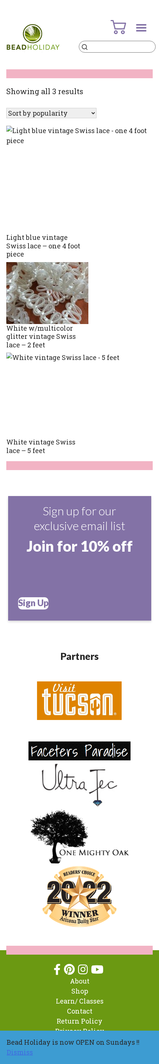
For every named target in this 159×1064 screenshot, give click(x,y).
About (79, 981)
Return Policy (79, 1021)
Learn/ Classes (80, 1001)
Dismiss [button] (20, 1052)
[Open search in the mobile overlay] (117, 47)
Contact (79, 1011)
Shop (79, 991)
